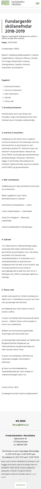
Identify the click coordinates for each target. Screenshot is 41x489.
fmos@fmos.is (20, 425)
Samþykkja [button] (20, 485)
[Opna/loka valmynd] (37, 3)
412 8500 (21, 421)
